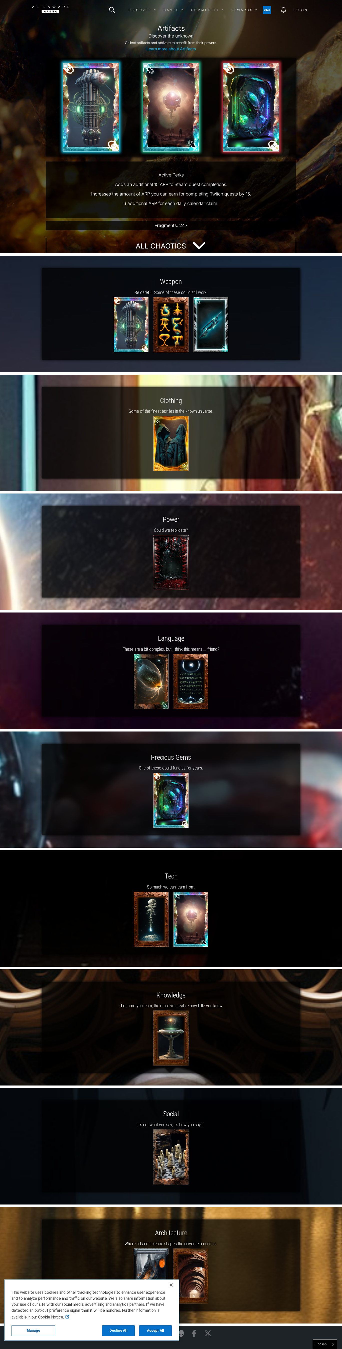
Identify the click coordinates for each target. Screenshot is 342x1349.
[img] (112, 10)
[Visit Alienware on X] (208, 1333)
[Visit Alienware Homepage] (181, 1333)
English (321, 1344)
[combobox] (325, 1344)
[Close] (171, 1285)
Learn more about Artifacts (171, 48)
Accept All (155, 1330)
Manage (33, 1330)
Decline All (118, 1330)
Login (301, 10)
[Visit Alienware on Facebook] (194, 1333)
